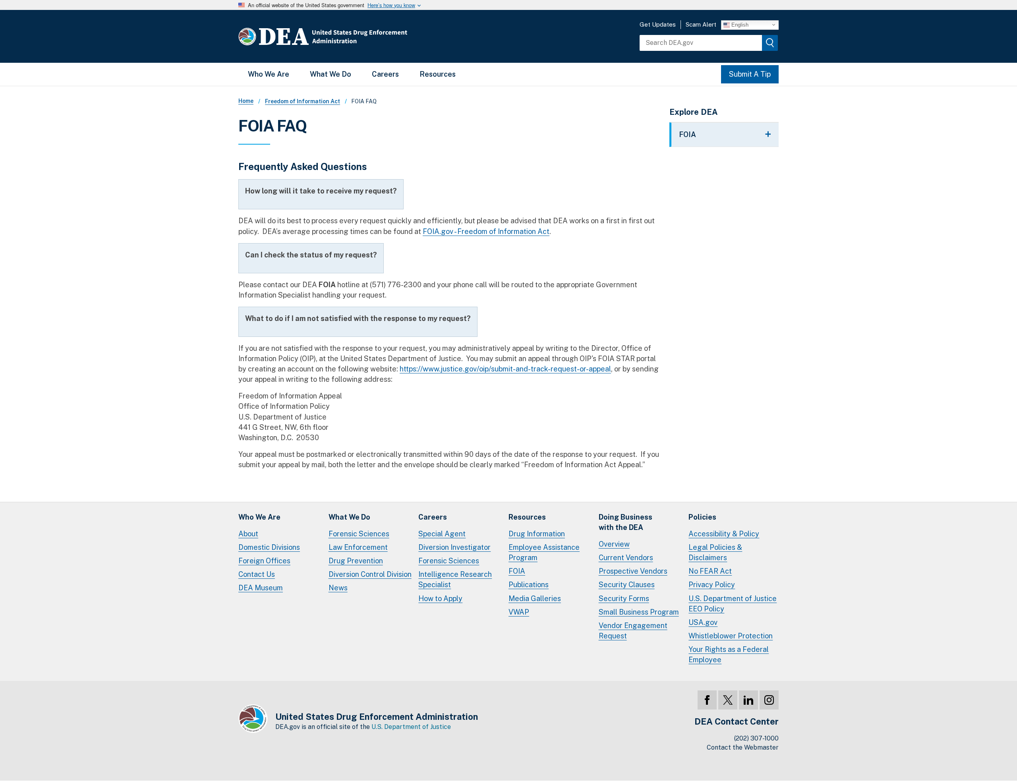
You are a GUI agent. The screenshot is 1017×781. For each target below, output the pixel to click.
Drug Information (536, 534)
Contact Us (256, 574)
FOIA (516, 571)
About (248, 534)
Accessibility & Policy (723, 534)
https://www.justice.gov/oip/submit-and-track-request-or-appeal (505, 369)
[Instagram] (769, 699)
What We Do (330, 74)
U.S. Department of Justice (411, 727)
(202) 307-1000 (756, 738)
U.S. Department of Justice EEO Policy (732, 603)
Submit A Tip (750, 74)
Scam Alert (701, 24)
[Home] (346, 36)
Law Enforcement (358, 547)
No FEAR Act (710, 571)
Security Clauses (627, 584)
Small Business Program (639, 612)
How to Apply (440, 598)
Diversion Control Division (370, 574)
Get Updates (658, 24)
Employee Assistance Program (544, 552)
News (338, 588)
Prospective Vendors (633, 571)
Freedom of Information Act (302, 101)
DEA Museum (260, 588)
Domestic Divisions (269, 547)
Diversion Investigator (454, 547)
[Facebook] (707, 699)
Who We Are (268, 74)
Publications (528, 584)
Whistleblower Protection (730, 636)
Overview (614, 544)
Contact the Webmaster (743, 747)
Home (245, 101)
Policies (702, 517)
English (739, 24)
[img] (770, 43)
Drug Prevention (356, 561)
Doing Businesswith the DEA (625, 522)
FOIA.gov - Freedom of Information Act (486, 231)
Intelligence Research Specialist (455, 579)
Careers (385, 74)
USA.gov (702, 622)
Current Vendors (626, 557)
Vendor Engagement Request (633, 630)
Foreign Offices (264, 561)
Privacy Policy (711, 584)
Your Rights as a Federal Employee (728, 654)
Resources (438, 74)
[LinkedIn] (748, 699)
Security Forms (624, 598)
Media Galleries (534, 598)
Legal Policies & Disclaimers (715, 552)
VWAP (518, 612)
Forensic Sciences (359, 534)
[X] (727, 699)
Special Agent (442, 534)
